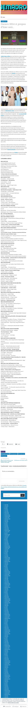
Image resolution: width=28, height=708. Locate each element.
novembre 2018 (7, 600)
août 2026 (6, 504)
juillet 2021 (6, 563)
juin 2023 (6, 538)
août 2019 (6, 588)
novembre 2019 (7, 584)
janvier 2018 (6, 613)
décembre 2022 (7, 545)
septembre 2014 (7, 664)
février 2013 (6, 687)
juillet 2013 (6, 681)
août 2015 (6, 650)
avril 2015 (6, 655)
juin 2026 (6, 507)
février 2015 (6, 658)
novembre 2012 (7, 691)
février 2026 (6, 512)
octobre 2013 (6, 677)
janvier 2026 (6, 513)
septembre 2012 (7, 694)
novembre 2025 (7, 516)
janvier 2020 (6, 582)
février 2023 (6, 543)
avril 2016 (6, 640)
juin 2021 (6, 565)
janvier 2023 (6, 544)
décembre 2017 (7, 614)
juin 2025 (6, 522)
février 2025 (6, 527)
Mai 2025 (6, 523)
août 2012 (6, 695)
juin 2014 (6, 668)
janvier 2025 (6, 529)
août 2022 (6, 549)
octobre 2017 (6, 616)
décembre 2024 (7, 530)
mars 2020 (6, 579)
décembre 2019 (7, 583)
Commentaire (22, 481)
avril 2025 (6, 525)
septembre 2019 (7, 587)
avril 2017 (6, 624)
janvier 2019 (6, 597)
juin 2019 (6, 591)
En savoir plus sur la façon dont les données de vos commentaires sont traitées (14, 487)
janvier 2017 (6, 628)
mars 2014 (6, 672)
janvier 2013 (6, 689)
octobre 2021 (6, 560)
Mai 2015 (6, 654)
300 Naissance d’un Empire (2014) (20, 459)
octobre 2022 (6, 548)
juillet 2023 (6, 536)
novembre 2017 (7, 615)
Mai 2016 (6, 638)
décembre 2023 (7, 534)
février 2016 (6, 642)
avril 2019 (6, 593)
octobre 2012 (6, 693)
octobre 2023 (6, 535)
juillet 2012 (6, 696)
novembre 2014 (7, 662)
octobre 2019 (6, 585)
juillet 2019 (6, 589)
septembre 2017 (7, 618)
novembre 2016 (7, 631)
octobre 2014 (6, 663)
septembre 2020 (7, 575)
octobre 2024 (6, 531)
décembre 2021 (7, 557)
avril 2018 (6, 609)
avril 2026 (6, 509)
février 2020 (6, 580)
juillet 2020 (6, 578)
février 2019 (6, 596)
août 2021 (6, 562)
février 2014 (6, 673)
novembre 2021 (7, 558)
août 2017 (6, 619)
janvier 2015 (6, 659)
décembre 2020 (7, 571)
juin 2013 (6, 682)
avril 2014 (6, 671)
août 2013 (6, 680)
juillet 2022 (6, 551)
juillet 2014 (6, 667)
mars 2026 (6, 511)
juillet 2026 (6, 505)
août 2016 (6, 634)
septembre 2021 (7, 561)
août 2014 (6, 665)
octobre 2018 (6, 601)
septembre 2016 (7, 633)
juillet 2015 (6, 651)
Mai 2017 (6, 623)
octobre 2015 (6, 647)
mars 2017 (6, 625)
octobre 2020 (6, 574)
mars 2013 (6, 686)
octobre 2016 (6, 632)
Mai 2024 (6, 533)
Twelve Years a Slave (5, 56)
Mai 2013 (6, 684)
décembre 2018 (7, 598)
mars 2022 (6, 556)
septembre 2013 (7, 678)
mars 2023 (6, 542)
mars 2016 (6, 641)
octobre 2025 (6, 517)
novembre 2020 (7, 572)
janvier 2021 (6, 570)
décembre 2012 (7, 690)
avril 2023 (6, 540)
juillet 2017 (6, 620)
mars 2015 (6, 656)
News (4, 451)
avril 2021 (6, 567)
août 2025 (6, 520)
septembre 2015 (7, 649)
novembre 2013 (7, 676)
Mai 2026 (6, 508)
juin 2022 (6, 552)
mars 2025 (6, 526)
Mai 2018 (6, 607)
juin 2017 (6, 622)
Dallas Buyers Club (9, 110)
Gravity (13, 73)
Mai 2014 (6, 669)
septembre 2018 (7, 602)
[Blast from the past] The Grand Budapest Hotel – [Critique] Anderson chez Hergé (7, 460)
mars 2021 (6, 569)
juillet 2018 (6, 605)
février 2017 (6, 627)
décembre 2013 (7, 675)
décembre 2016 (7, 629)
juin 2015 (6, 653)
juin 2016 (6, 637)
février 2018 (6, 611)
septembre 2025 (7, 518)
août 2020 (6, 576)
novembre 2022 (7, 547)
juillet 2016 (6, 636)
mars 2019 (6, 594)
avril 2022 (6, 554)
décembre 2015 (7, 645)
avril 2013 (6, 685)
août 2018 (6, 603)
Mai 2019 (6, 592)
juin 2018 (6, 606)
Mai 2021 (6, 566)
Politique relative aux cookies (13, 702)
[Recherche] (22, 495)
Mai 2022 (6, 553)
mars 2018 (6, 610)
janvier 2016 (6, 644)
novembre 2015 (7, 646)
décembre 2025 (7, 514)
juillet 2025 (6, 521)
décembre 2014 (7, 660)
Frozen (16, 152)
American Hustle (11, 149)
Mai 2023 (6, 539)
